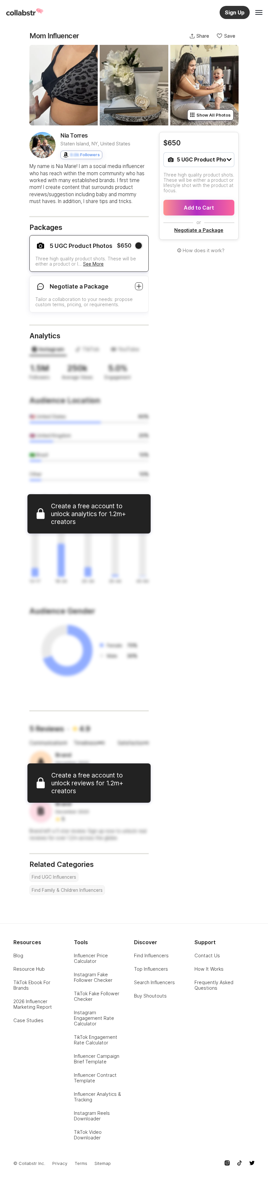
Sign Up (234, 12)
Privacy (59, 1163)
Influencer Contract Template (95, 1077)
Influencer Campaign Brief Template (96, 1058)
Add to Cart (199, 207)
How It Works (209, 969)
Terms (81, 1163)
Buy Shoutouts (150, 996)
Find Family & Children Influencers (67, 890)
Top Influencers (151, 969)
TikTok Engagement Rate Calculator (95, 1039)
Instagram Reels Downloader (92, 1115)
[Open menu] (259, 12)
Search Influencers (154, 982)
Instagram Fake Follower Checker (93, 977)
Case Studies (28, 1020)
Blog (18, 955)
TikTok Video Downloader (88, 1134)
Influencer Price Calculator (91, 958)
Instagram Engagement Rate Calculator (94, 1018)
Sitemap (102, 1163)
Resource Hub (29, 969)
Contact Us (207, 955)
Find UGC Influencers (54, 877)
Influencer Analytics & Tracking (97, 1096)
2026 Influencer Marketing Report (32, 1004)
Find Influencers (151, 955)
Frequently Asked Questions (213, 985)
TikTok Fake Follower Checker (96, 996)
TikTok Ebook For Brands (31, 985)
